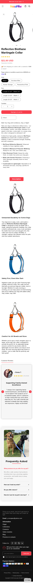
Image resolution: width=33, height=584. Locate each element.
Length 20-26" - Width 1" (11, 99)
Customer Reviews (7, 360)
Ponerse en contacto (9, 537)
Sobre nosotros (7, 532)
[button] (3, 6)
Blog (4, 534)
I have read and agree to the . (16, 557)
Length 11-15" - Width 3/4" (11, 91)
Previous (2, 391)
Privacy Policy (7, 572)
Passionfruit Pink (22, 84)
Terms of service (25, 572)
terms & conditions (23, 557)
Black (5, 80)
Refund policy (16, 572)
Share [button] (5, 117)
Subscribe (26, 553)
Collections (6, 527)
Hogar (5, 524)
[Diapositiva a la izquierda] (13, 45)
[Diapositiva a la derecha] (20, 45)
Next (30, 391)
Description (16, 179)
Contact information (17, 575)
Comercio (6, 529)
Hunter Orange (8, 84)
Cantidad (3, 103)
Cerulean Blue (15, 80)
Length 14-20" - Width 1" (11, 95)
